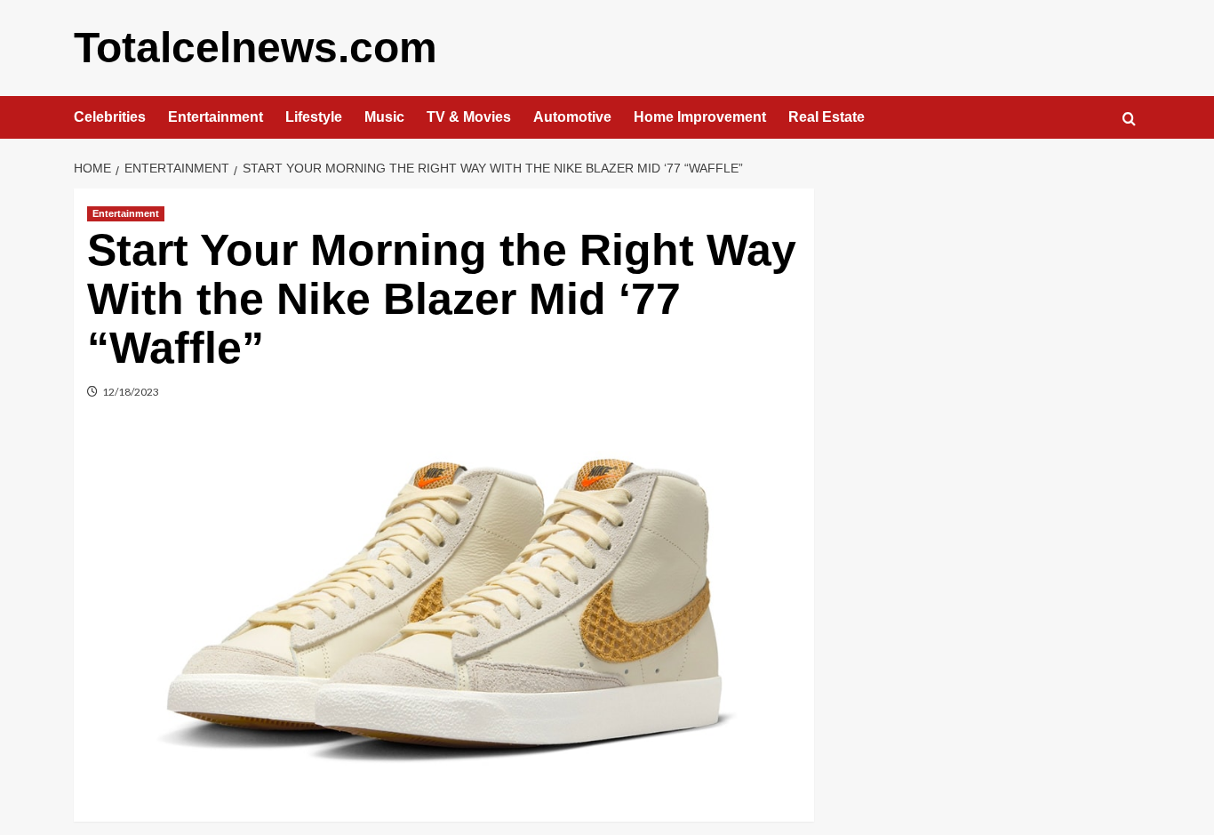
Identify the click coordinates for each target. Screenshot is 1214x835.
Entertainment (215, 116)
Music (384, 116)
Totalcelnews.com (255, 47)
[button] (1129, 118)
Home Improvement (700, 116)
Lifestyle (313, 116)
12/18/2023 (130, 391)
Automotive (572, 116)
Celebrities (110, 116)
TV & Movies (469, 116)
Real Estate (826, 116)
